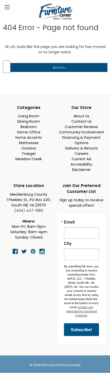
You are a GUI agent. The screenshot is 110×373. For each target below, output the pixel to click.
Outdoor (28, 149)
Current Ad (81, 159)
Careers (81, 154)
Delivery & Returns (81, 149)
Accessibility (81, 165)
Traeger (29, 154)
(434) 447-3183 (28, 211)
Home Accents (28, 138)
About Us (81, 116)
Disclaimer (81, 170)
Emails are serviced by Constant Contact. (81, 311)
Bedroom (28, 127)
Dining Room (28, 122)
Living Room (28, 116)
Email (69, 222)
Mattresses (29, 143)
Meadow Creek (28, 159)
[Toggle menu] (7, 7)
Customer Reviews (81, 127)
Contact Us (81, 122)
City (68, 243)
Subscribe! (81, 329)
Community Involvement (81, 132)
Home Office (28, 132)
